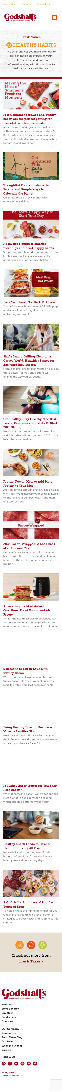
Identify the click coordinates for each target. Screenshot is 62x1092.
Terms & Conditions (10, 1076)
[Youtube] (16, 1064)
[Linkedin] (29, 1064)
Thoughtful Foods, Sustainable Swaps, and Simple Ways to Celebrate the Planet (26, 189)
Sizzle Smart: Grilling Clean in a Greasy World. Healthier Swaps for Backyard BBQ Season (28, 361)
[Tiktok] (35, 1064)
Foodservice (9, 4)
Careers (26, 4)
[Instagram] (10, 1064)
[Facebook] (4, 1064)
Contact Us (43, 4)
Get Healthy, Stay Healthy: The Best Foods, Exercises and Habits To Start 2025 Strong (30, 423)
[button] (54, 17)
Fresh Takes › (31, 961)
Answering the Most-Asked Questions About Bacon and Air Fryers (26, 610)
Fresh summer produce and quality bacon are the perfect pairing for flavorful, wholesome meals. (29, 119)
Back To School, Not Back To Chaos (29, 302)
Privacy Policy (8, 1073)
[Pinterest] (22, 1064)
